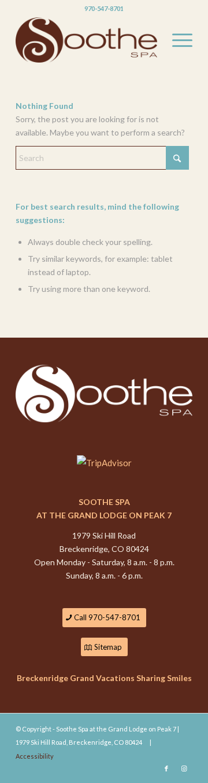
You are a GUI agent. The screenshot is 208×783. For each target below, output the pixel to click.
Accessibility (35, 756)
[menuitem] (176, 40)
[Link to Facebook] (166, 768)
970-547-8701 (104, 8)
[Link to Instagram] (183, 768)
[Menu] (176, 40)
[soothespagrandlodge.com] (86, 40)
